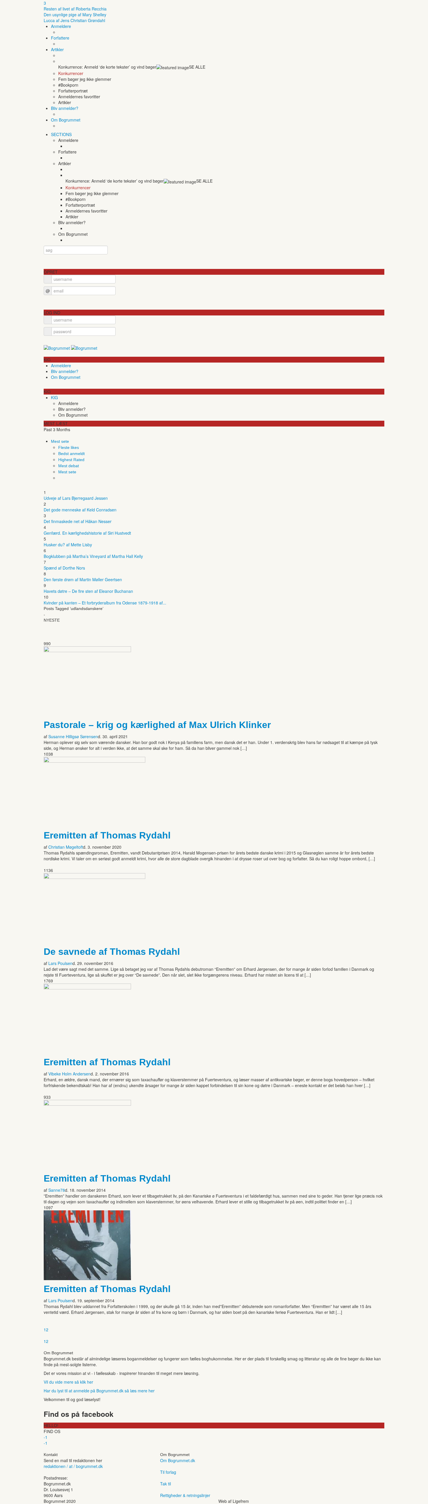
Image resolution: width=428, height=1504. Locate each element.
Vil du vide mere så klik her (68, 1382)
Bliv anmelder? (64, 108)
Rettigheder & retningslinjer (185, 1495)
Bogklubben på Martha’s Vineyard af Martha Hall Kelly (93, 556)
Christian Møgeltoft (65, 847)
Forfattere (60, 38)
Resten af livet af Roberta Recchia (75, 9)
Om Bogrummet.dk (177, 1460)
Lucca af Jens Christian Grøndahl (74, 20)
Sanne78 (56, 1190)
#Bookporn (68, 85)
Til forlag (168, 1472)
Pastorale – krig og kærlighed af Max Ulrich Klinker (157, 725)
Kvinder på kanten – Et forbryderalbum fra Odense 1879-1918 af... (105, 603)
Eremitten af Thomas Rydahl (107, 835)
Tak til (165, 1484)
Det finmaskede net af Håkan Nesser (78, 521)
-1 (45, 1437)
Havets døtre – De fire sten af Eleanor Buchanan (88, 591)
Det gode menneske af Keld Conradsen (80, 510)
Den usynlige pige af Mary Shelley (75, 14)
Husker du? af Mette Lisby (68, 544)
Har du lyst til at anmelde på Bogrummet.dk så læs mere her (99, 1391)
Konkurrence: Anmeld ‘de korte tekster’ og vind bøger (107, 67)
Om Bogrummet (65, 120)
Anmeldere (61, 26)
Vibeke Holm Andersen (69, 1074)
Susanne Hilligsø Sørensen (73, 736)
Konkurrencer (70, 73)
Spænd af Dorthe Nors (64, 568)
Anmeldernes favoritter (79, 96)
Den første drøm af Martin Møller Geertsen (83, 579)
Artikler (57, 49)
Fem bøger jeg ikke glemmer (84, 79)
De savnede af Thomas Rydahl (112, 951)
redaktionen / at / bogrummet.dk (73, 1466)
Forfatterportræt (73, 91)
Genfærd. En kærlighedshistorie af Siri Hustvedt (87, 533)
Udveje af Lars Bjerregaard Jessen (76, 498)
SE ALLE (197, 67)
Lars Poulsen (60, 963)
